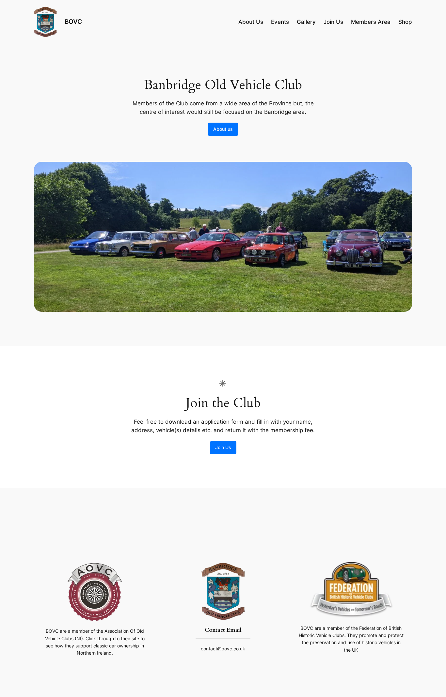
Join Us (223, 447)
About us (223, 129)
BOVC (73, 21)
